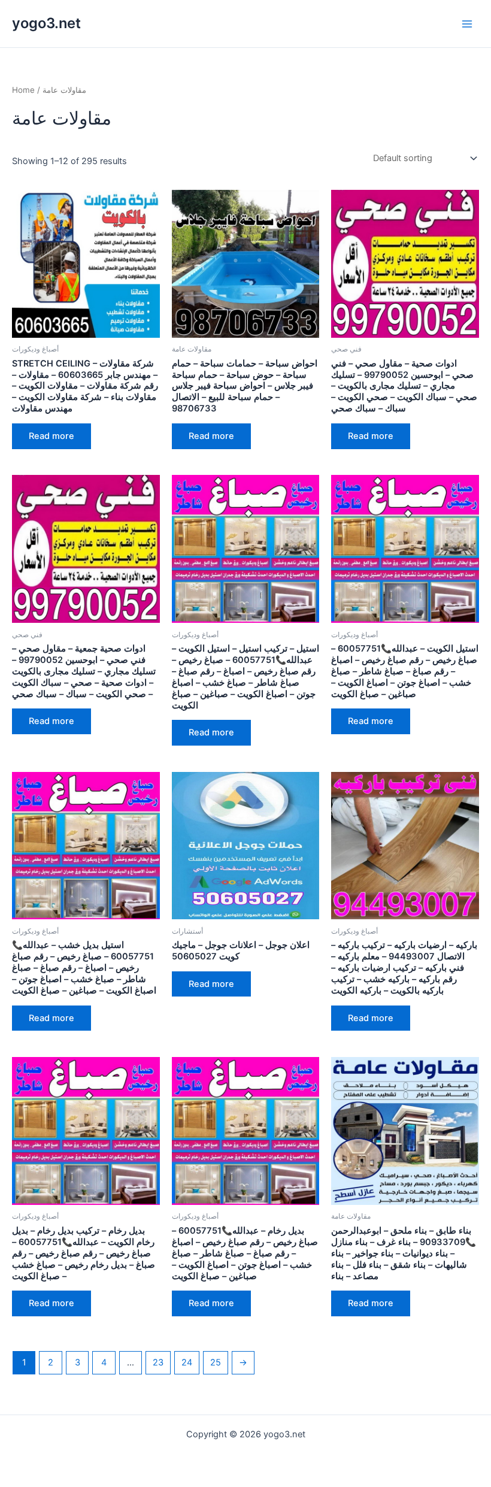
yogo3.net (46, 23)
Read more (51, 436)
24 (186, 1362)
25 (215, 1362)
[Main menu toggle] (467, 23)
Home (23, 90)
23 (158, 1362)
